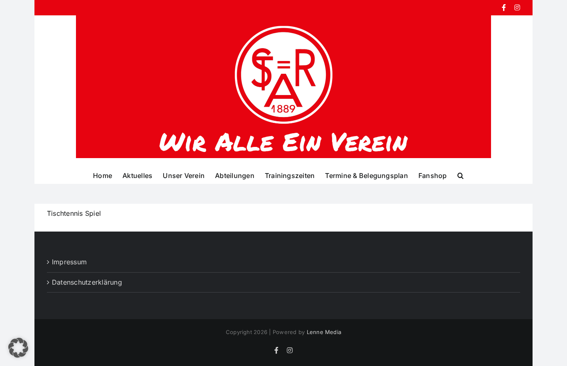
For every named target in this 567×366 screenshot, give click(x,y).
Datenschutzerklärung (87, 282)
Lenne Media (324, 332)
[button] (460, 175)
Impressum (69, 262)
